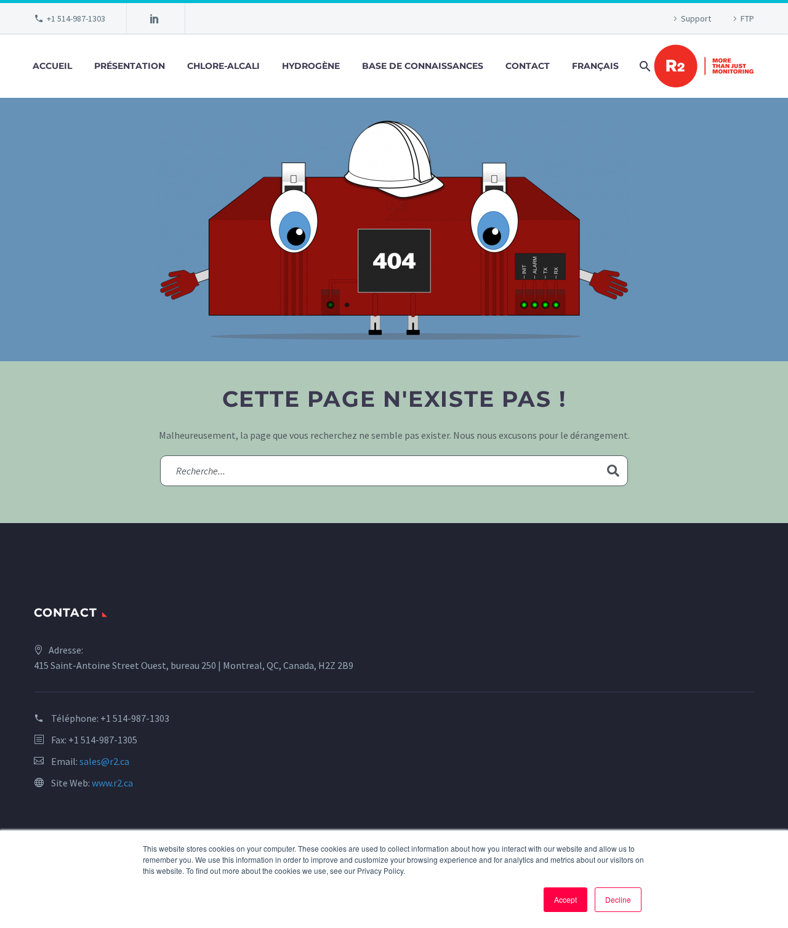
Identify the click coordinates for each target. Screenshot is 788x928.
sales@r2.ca (104, 761)
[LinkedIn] (154, 18)
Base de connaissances (422, 65)
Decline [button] (618, 899)
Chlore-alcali (223, 65)
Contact (527, 65)
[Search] (644, 66)
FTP (747, 18)
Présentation (129, 65)
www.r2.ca (112, 783)
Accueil (52, 65)
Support (696, 18)
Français (595, 65)
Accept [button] (565, 899)
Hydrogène (311, 65)
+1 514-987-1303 (76, 18)
